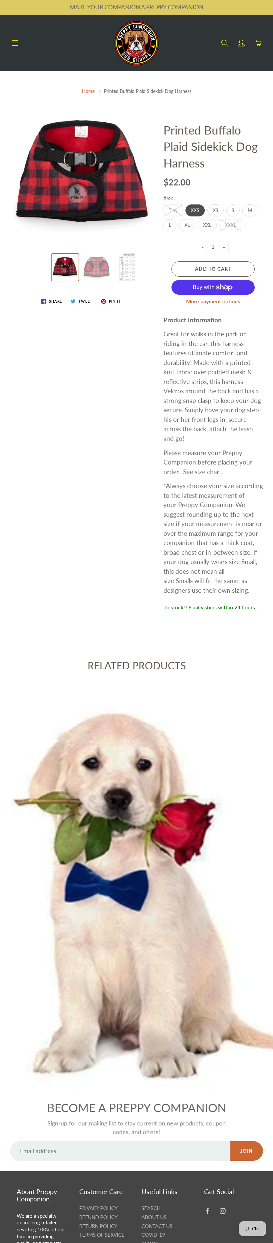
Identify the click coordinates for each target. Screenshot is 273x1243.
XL (187, 225)
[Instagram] (223, 1211)
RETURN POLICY (98, 1226)
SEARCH (150, 1208)
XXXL (230, 225)
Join (246, 1151)
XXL (207, 225)
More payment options (213, 301)
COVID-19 (153, 1235)
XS (215, 210)
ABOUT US (153, 1217)
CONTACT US (156, 1226)
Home (88, 91)
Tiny (173, 210)
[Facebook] (207, 1211)
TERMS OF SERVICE (102, 1235)
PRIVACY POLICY (98, 1208)
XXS (195, 210)
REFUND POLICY (98, 1217)
